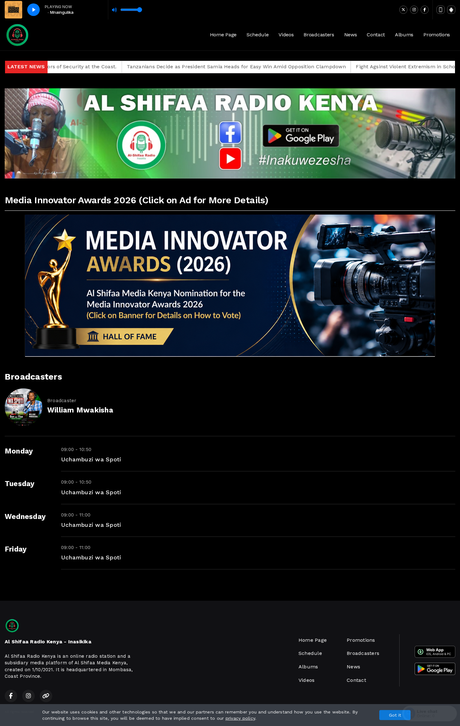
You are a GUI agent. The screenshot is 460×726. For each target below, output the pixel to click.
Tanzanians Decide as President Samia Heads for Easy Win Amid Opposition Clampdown (188, 67)
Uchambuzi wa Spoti (91, 459)
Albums (404, 35)
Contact (376, 35)
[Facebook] (425, 10)
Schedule (257, 35)
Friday (16, 549)
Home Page (223, 35)
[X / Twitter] (403, 10)
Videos (286, 35)
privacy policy (240, 718)
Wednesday (25, 516)
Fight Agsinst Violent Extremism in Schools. (362, 67)
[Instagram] (414, 10)
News (350, 35)
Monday (19, 451)
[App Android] (451, 10)
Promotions (436, 35)
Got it (395, 715)
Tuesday (20, 484)
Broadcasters (319, 35)
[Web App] (441, 10)
